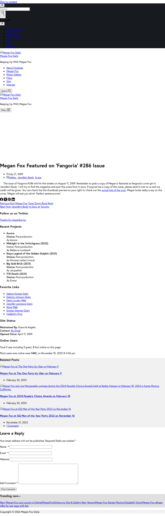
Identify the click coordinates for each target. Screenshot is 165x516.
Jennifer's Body (25, 177)
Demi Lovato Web (16, 300)
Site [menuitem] (8, 43)
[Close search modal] (2, 5)
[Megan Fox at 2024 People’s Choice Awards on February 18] (82, 389)
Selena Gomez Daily (17, 293)
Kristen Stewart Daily (18, 310)
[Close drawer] (2, 23)
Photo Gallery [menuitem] (13, 36)
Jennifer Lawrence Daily (19, 303)
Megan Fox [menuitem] (12, 33)
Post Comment (8, 489)
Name (4, 446)
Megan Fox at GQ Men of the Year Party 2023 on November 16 (37, 415)
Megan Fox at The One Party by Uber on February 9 (31, 373)
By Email (15, 330)
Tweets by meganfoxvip (13, 220)
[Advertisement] (82, 136)
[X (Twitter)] (6, 200)
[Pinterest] (10, 200)
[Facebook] (2, 200)
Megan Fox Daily (9, 56)
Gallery (12, 177)
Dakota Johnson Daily (18, 297)
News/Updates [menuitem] (14, 29)
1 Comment (12, 425)
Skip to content (8, 1)
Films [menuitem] (9, 39)
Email (4, 453)
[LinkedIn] (13, 200)
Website (4, 459)
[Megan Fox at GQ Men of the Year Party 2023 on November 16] (35, 409)
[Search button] (3, 14)
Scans (38, 177)
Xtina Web (12, 307)
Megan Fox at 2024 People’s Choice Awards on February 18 (35, 396)
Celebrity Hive (14, 314)
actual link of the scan (114, 190)
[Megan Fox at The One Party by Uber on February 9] (29, 366)
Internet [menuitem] (10, 46)
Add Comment (9, 483)
